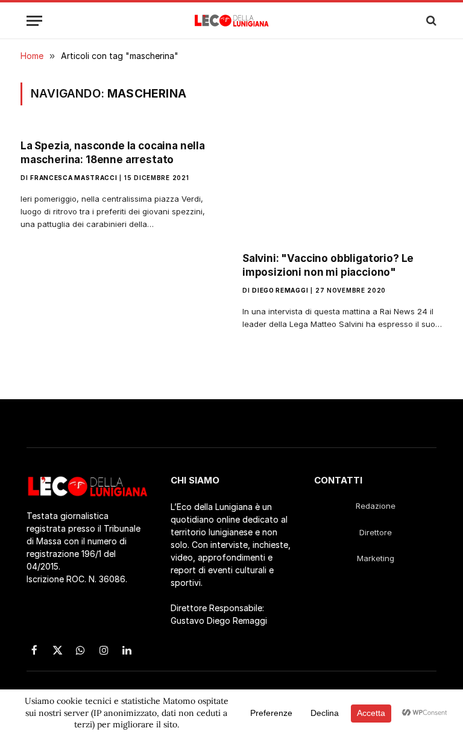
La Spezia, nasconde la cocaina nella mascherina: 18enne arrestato (112, 153)
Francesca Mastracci (73, 177)
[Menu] (34, 20)
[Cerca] (430, 20)
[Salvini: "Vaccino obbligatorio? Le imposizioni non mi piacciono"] (342, 185)
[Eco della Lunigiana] (231, 20)
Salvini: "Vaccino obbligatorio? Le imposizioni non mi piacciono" (328, 265)
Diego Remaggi (280, 290)
